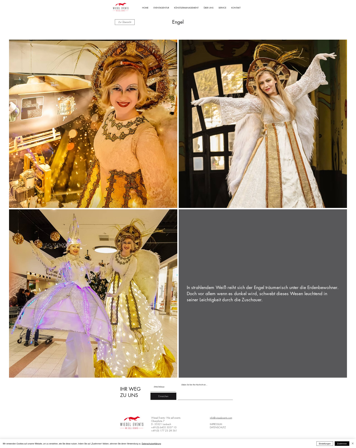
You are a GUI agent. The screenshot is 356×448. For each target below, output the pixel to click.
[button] (222, 7)
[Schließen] (352, 443)
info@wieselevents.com (221, 417)
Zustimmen (342, 443)
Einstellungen (325, 443)
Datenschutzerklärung (151, 443)
